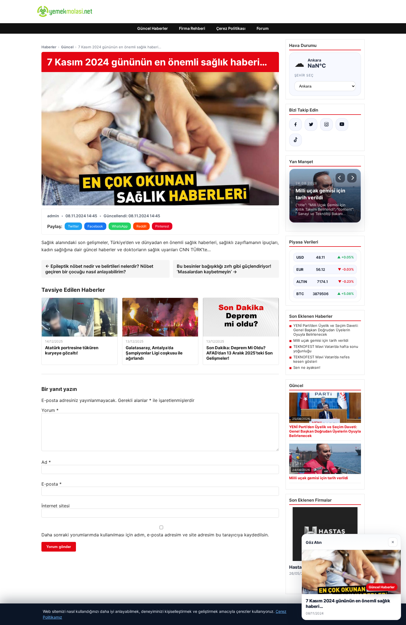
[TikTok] (295, 140)
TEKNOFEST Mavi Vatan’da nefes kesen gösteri (321, 359)
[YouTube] (342, 124)
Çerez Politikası (231, 28)
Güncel (67, 47)
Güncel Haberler (152, 28)
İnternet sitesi (55, 506)
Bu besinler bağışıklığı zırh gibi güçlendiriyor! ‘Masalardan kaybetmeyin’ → (224, 268)
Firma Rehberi (192, 28)
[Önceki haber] (340, 177)
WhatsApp (120, 226)
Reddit (141, 226)
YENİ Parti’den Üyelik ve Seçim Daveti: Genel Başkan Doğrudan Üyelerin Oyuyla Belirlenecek (325, 330)
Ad (46, 462)
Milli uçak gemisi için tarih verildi (320, 340)
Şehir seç (304, 75)
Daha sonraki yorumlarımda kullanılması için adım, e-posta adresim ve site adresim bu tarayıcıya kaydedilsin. (155, 534)
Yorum (50, 410)
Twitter (73, 226)
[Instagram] (326, 124)
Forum (263, 28)
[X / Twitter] (311, 124)
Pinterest (162, 226)
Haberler (48, 47)
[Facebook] (295, 124)
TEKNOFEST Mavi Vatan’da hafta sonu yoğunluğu (325, 348)
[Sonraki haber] (352, 177)
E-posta (51, 484)
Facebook (95, 226)
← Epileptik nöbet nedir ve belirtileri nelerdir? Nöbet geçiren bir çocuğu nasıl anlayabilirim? (99, 268)
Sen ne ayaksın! (306, 367)
